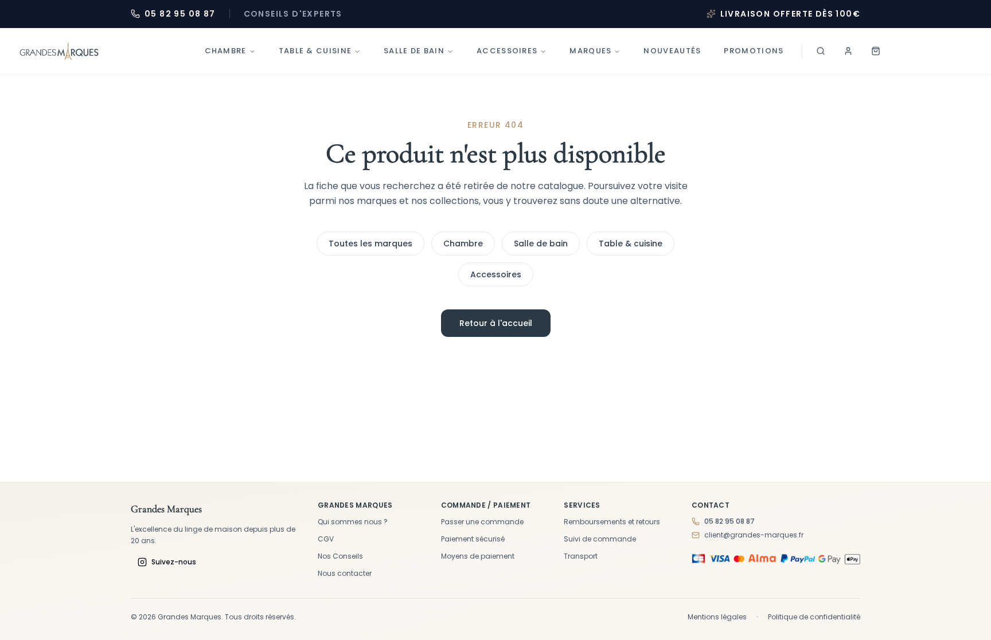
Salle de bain (414, 50)
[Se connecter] (848, 51)
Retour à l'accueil (495, 323)
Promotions (753, 50)
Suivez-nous (173, 562)
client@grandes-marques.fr (753, 535)
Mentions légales (717, 617)
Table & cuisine (630, 243)
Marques (590, 50)
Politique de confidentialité (814, 617)
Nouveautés (672, 50)
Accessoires (507, 50)
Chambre (226, 50)
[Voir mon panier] (875, 51)
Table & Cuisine (315, 50)
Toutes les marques (370, 243)
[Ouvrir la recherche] (820, 51)
